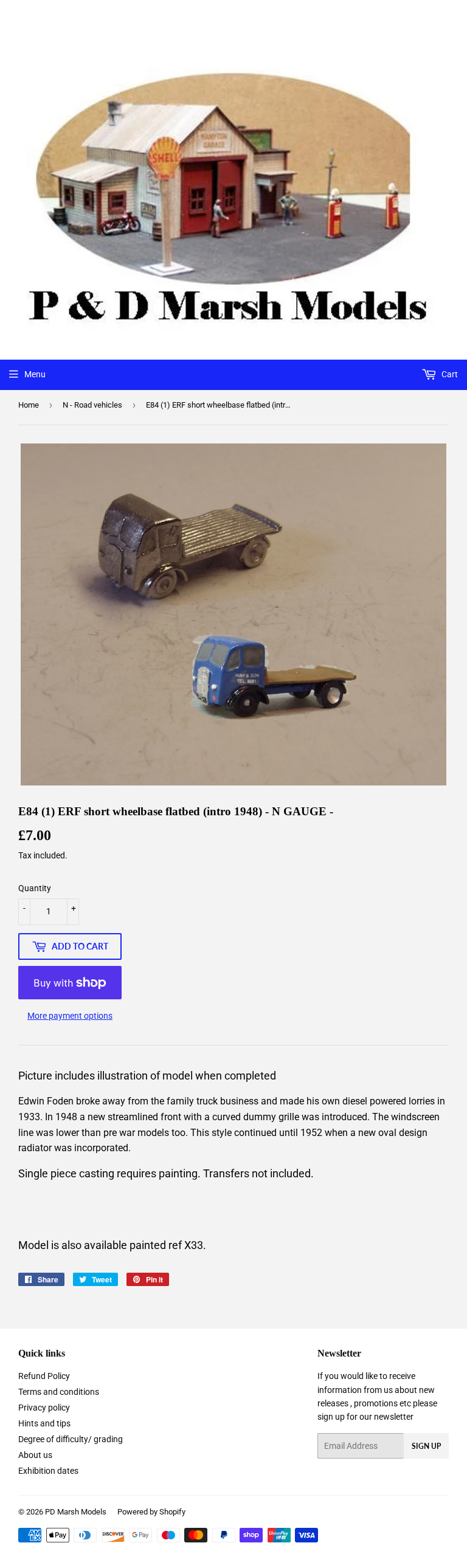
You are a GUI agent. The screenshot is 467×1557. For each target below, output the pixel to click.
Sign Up (426, 1446)
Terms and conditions (58, 1392)
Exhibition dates (48, 1471)
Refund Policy (44, 1376)
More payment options (69, 1016)
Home (28, 404)
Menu (35, 374)
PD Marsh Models (75, 1511)
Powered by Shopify (151, 1511)
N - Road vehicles (92, 404)
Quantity (34, 888)
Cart (449, 374)
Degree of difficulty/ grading (70, 1439)
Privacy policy (44, 1407)
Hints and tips (44, 1423)
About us (35, 1455)
